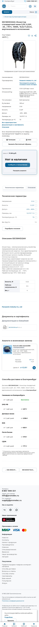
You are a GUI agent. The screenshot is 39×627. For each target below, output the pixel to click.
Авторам (5, 557)
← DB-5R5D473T (11, 470)
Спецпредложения (9, 549)
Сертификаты (7, 576)
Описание (5, 127)
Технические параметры (14, 187)
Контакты (5, 540)
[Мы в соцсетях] (4, 509)
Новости (5, 537)
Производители (8, 545)
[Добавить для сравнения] (32, 35)
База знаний (6, 578)
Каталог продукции (9, 542)
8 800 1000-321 (9, 491)
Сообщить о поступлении (17, 165)
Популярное (6, 581)
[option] (19, 55)
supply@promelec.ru (12, 500)
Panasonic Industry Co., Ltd (28, 80)
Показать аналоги (19, 170)
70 (33, 217)
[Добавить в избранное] (29, 35)
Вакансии (5, 552)
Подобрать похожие (12, 228)
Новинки (5, 547)
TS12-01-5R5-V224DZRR (21, 346)
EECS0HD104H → (28, 470)
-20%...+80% (30, 209)
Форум (4, 583)
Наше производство (9, 554)
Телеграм (11, 140)
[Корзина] (35, 6)
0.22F (32, 205)
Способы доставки (9, 569)
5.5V (32, 201)
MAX (29, 140)
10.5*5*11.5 (30, 213)
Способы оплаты (8, 573)
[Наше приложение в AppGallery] (8, 520)
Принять (10, 620)
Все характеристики (9, 122)
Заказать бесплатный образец (19, 144)
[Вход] (30, 6)
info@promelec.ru (10, 496)
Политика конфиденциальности (13, 601)
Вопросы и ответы (9, 571)
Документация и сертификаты (13, 125)
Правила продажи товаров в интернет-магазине (16, 565)
